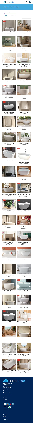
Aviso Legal (5, 414)
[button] (30, 420)
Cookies (4, 416)
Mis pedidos (5, 399)
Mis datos (4, 397)
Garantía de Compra (6, 417)
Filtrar (6, 15)
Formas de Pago (5, 419)
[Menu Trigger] (30, 2)
